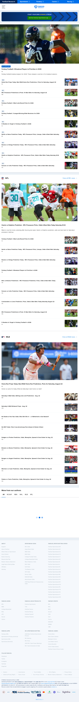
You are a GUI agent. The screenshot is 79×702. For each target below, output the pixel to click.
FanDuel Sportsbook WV (54, 597)
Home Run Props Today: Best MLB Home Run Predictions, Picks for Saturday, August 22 (29, 82)
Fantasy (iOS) (5, 634)
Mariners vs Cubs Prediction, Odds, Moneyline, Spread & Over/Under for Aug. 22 (27, 469)
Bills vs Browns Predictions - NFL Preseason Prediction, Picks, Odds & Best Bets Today (28, 280)
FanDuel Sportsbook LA (54, 569)
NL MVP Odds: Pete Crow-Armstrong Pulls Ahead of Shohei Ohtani (22, 427)
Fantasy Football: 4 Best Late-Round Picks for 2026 (18, 103)
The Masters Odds (29, 569)
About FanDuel (5, 549)
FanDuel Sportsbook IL (54, 564)
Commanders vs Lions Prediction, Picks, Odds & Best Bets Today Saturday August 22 (28, 301)
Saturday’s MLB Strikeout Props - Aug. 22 (14, 406)
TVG (26, 606)
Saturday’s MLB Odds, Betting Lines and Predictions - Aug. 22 (21, 396)
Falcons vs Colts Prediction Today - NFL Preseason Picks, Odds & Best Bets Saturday (28, 165)
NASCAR (50, 622)
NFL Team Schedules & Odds (32, 646)
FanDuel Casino (29, 609)
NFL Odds (27, 546)
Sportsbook (24, 2)
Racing (69, 2)
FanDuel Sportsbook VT (54, 594)
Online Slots (51, 634)
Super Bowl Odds (29, 549)
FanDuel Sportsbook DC (54, 559)
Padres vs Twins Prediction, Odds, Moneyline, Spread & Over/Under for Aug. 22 (26, 479)
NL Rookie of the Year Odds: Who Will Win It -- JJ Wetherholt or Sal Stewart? (25, 416)
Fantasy (39, 2)
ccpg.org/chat (50, 681)
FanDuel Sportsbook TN (54, 589)
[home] (39, 7)
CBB (49, 627)
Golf (49, 616)
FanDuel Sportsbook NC (54, 577)
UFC (3, 614)
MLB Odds (27, 554)
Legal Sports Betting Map (8, 564)
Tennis (50, 619)
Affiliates (4, 567)
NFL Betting (28, 638)
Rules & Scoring (6, 556)
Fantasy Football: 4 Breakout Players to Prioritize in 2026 (21, 69)
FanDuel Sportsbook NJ (54, 579)
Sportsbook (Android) (7, 641)
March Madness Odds (30, 561)
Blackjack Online (52, 639)
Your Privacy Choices (38, 674)
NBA (15, 494)
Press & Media (68, 674)
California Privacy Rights (9, 674)
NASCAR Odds (28, 577)
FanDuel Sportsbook (30, 604)
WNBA (50, 624)
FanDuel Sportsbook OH (54, 584)
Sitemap (4, 569)
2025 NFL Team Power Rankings (33, 643)
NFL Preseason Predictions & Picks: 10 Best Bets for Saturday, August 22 (24, 92)
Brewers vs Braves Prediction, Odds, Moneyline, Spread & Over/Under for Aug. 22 (27, 448)
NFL (31, 494)
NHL (21, 494)
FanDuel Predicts (29, 616)
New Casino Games (53, 636)
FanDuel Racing (29, 611)
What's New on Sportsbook (9, 551)
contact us (54, 687)
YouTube (4, 664)
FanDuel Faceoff (29, 614)
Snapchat (4, 666)
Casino (54, 2)
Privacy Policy (68, 672)
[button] (39, 18)
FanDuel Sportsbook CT (54, 556)
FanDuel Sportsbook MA (54, 572)
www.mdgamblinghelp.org (48, 683)
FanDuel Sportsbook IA (54, 561)
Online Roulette (52, 644)
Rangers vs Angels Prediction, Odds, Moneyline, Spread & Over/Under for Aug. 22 (27, 458)
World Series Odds (30, 579)
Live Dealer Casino (53, 641)
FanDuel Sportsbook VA (54, 592)
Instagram (4, 661)
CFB (49, 614)
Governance (21, 672)
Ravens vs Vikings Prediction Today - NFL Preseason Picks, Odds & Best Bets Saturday (28, 145)
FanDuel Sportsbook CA (54, 551)
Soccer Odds (28, 574)
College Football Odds (31, 556)
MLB (26, 494)
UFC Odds (27, 572)
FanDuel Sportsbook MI (54, 574)
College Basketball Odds (31, 559)
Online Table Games (53, 646)
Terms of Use (21, 674)
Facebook (4, 656)
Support (4, 546)
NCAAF (9, 494)
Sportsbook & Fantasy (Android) (10, 636)
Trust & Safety (37, 672)
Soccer (3, 616)
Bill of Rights (52, 672)
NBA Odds (27, 551)
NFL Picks (27, 640)
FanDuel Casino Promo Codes (56, 649)
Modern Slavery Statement (8, 561)
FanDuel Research (8, 2)
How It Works (5, 554)
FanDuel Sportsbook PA (54, 587)
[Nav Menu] (3, 7)
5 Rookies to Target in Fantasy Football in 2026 (16, 124)
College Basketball (6, 609)
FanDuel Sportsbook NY (54, 582)
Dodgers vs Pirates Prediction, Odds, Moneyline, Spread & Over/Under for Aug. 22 (27, 437)
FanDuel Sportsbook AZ (54, 549)
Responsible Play (6, 559)
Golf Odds (27, 567)
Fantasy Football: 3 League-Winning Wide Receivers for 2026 (21, 113)
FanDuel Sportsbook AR (54, 546)
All (4, 494)
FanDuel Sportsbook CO (54, 554)
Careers (5, 672)
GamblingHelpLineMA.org (8, 683)
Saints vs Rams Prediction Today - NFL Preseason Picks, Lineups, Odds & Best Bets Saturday (30, 134)
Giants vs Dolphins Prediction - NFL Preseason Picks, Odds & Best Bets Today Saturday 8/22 (30, 155)
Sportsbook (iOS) (6, 639)
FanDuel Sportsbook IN (54, 567)
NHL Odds (27, 564)
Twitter (3, 658)
